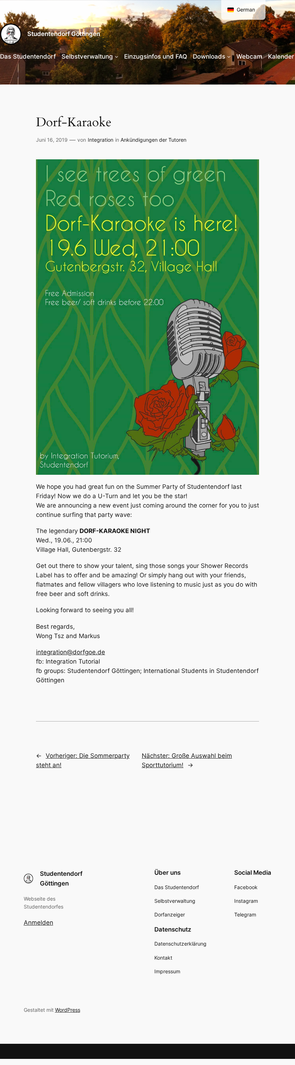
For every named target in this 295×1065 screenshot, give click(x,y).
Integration (100, 140)
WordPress (67, 1010)
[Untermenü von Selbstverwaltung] (116, 56)
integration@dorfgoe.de (70, 652)
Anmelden (38, 922)
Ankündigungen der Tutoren (153, 140)
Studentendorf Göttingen (63, 33)
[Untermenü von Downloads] (229, 56)
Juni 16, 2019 (52, 140)
